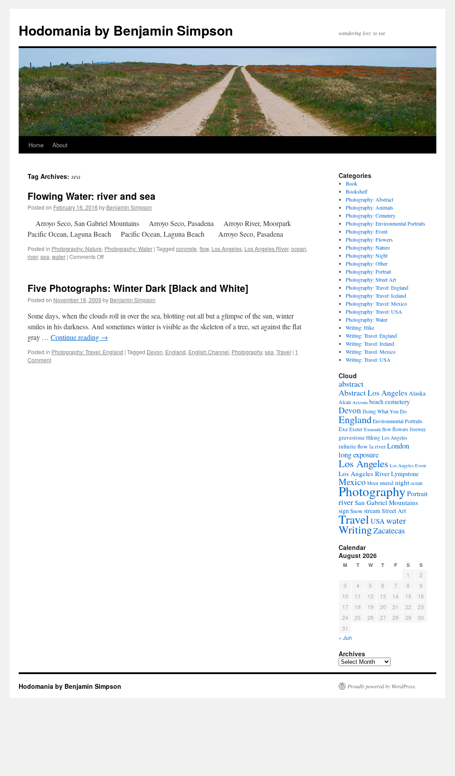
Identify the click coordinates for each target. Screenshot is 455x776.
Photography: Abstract (369, 199)
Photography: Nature (77, 248)
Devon (155, 352)
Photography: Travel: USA (374, 311)
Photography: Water (128, 248)
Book (351, 183)
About (60, 145)
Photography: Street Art (371, 279)
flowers (400, 428)
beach (376, 402)
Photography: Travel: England (87, 352)
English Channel (208, 352)
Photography (246, 352)
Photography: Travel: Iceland (376, 295)
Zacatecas (389, 530)
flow (204, 248)
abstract (351, 383)
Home (36, 145)
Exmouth (372, 429)
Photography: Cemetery (370, 215)
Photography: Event (366, 231)
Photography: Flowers (369, 239)
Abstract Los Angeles (373, 392)
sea (44, 256)
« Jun (345, 637)
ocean (298, 248)
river (33, 256)
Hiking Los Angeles (386, 437)
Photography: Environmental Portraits (385, 223)
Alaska (417, 393)
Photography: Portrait (368, 271)
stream (372, 511)
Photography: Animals (369, 207)
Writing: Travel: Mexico (370, 351)
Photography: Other (366, 263)
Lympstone (405, 473)
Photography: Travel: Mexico (376, 303)
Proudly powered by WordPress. (381, 686)
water (58, 256)
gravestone (352, 437)
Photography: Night (366, 255)
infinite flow (353, 446)
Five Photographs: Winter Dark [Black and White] (138, 288)
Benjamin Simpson (129, 207)
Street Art (394, 511)
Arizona (360, 402)
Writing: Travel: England (371, 335)
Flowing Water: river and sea (92, 195)
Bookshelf (356, 191)
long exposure (359, 454)
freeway (418, 429)
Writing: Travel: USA (368, 359)
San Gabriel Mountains (386, 502)
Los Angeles (227, 248)
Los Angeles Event (408, 465)
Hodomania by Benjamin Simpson (126, 30)
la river (377, 446)
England (175, 352)
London (398, 446)
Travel (283, 352)
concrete (186, 248)
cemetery (397, 401)
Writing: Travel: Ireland (370, 343)
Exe (343, 429)
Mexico (352, 482)
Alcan (345, 401)
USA (378, 521)
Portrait (417, 493)
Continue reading (79, 337)
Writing (355, 529)
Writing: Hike (360, 327)
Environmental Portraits (398, 420)
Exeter (356, 429)
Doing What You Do (385, 411)
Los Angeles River (266, 248)
